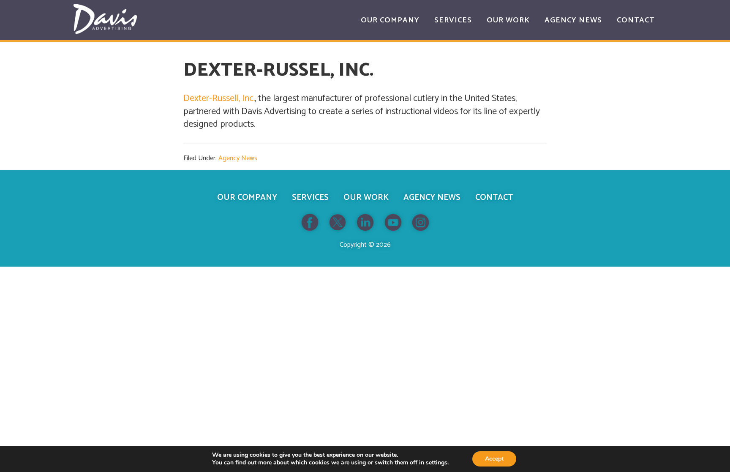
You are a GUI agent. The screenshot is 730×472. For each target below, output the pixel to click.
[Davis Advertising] (105, 19)
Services (310, 198)
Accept (494, 459)
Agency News (237, 158)
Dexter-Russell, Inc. (219, 98)
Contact (494, 198)
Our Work (366, 198)
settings (436, 463)
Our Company (247, 198)
